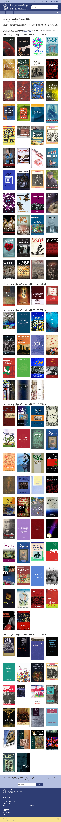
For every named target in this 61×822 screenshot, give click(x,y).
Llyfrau (4, 806)
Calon (28, 12)
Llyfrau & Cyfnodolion (19, 12)
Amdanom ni (9, 12)
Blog (33, 12)
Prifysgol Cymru (6, 812)
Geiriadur (5, 815)
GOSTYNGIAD (52, 819)
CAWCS (4, 814)
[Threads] (57, 1)
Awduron (37, 12)
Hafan (4, 805)
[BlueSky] (56, 2)
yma (10, 28)
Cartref (4, 21)
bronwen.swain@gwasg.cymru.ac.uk (26, 31)
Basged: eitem (46, 1)
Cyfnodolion (32, 806)
